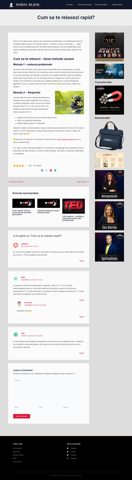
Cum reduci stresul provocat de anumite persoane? (21, 212)
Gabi (23, 333)
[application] (73, 5)
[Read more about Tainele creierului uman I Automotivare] (48, 203)
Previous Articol (15, 182)
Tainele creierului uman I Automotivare (48, 211)
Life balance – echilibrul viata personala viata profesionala (73, 218)
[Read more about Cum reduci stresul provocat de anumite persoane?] (23, 203)
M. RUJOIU (28, 303)
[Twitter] (46, 170)
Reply (81, 261)
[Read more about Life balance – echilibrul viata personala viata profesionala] (73, 206)
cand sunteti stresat (65, 139)
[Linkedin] (55, 170)
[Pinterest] (51, 170)
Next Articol (83, 182)
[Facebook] (42, 170)
